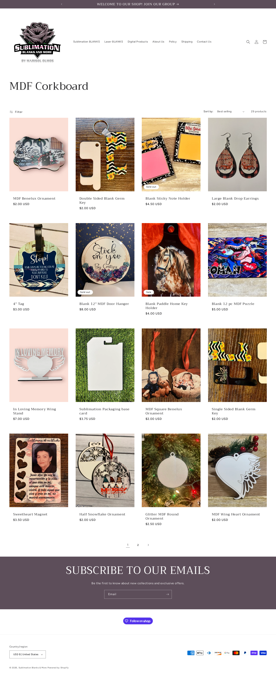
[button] (248, 42)
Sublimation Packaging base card (104, 411)
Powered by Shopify (58, 667)
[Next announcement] (214, 4)
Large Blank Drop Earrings (235, 198)
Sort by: (208, 111)
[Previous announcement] (61, 4)
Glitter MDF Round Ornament (162, 516)
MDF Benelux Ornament (34, 198)
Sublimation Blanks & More (33, 667)
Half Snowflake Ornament (102, 514)
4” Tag (18, 304)
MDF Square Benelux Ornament (164, 411)
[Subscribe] (167, 594)
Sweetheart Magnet (30, 514)
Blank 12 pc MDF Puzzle (233, 304)
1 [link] (128, 545)
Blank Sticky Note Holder (168, 198)
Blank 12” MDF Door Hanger (104, 304)
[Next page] (148, 545)
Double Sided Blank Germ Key (102, 200)
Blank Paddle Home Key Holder (167, 306)
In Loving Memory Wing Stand (34, 411)
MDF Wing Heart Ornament (236, 514)
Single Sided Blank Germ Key (234, 411)
